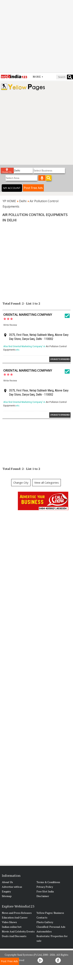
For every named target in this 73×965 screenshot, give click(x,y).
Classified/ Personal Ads (50, 927)
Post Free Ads (33, 188)
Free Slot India (45, 891)
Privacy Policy (44, 886)
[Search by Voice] (41, 178)
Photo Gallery (44, 922)
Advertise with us (12, 886)
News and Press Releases (17, 913)
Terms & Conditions (48, 882)
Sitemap (7, 896)
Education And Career (15, 917)
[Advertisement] (36, 36)
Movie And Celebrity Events (18, 931)
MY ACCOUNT (12, 188)
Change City (20, 482)
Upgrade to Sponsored (60, 359)
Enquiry (6, 891)
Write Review (10, 325)
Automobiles (44, 931)
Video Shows (9, 922)
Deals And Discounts (14, 936)
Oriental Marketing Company (27, 315)
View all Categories (46, 482)
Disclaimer (42, 896)
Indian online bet (12, 927)
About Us (7, 882)
